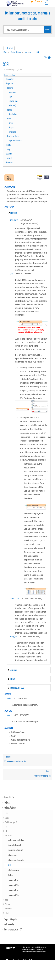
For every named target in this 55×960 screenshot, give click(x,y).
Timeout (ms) (13, 101)
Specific (10, 88)
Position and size (13, 136)
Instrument (12, 92)
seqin (9, 149)
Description (10, 79)
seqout (9, 158)
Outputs (11, 127)
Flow (9, 118)
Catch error (12, 131)
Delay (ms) (12, 105)
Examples (9, 162)
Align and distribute (15, 140)
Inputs (11, 123)
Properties (9, 83)
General (9, 110)
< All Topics (9, 48)
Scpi (10, 96)
